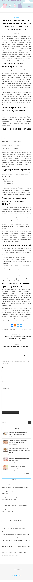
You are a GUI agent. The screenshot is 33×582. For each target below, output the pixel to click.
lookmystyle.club (17, 581)
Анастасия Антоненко (9, 329)
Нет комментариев (26, 329)
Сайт (3, 381)
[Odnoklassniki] (15, 325)
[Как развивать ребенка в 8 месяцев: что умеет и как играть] (5, 467)
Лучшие (16, 428)
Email (3, 374)
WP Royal (19, 569)
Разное (16, 18)
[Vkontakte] (12, 325)
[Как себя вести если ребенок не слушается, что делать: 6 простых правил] (5, 450)
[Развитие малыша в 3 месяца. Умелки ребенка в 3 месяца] (5, 433)
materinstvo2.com (26, 581)
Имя (3, 367)
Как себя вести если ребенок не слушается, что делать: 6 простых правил (19, 450)
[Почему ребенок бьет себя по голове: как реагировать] (5, 442)
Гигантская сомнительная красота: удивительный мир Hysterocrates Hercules (13, 528)
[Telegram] (21, 325)
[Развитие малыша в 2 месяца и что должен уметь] (5, 459)
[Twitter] (18, 325)
